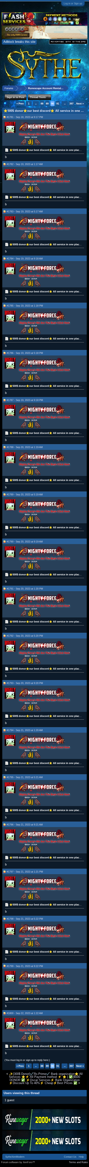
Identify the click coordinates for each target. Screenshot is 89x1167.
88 (42, 103)
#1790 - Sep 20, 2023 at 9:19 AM (25, 541)
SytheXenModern (14, 1156)
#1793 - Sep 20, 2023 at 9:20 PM (25, 683)
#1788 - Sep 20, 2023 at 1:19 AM (25, 447)
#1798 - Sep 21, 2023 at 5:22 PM (25, 918)
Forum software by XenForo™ (18, 1162)
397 (71, 103)
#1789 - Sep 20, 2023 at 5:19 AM (25, 494)
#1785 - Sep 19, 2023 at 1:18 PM (25, 305)
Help (81, 1156)
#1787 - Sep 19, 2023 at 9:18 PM (25, 400)
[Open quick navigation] (84, 88)
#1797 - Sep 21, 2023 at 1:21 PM (25, 871)
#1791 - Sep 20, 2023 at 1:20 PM (25, 588)
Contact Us (70, 1156)
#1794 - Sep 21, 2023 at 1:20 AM (25, 730)
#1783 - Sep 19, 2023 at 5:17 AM (25, 211)
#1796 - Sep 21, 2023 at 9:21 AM (25, 824)
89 (47, 103)
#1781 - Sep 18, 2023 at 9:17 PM (25, 117)
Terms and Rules (78, 1162)
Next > (80, 103)
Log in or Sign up (73, 3)
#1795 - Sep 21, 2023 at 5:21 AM (25, 777)
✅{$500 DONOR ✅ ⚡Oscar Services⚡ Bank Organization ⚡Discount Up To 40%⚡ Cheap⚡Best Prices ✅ (44, 1080)
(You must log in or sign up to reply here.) (27, 1060)
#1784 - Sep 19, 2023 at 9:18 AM (25, 258)
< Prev (20, 103)
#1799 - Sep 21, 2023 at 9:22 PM (25, 966)
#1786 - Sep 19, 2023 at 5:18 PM (25, 353)
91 (57, 103)
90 (52, 103)
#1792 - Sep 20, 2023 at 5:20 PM (25, 635)
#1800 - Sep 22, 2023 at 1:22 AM (25, 1013)
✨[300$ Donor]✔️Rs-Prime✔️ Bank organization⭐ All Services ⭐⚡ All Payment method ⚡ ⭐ (46, 1075)
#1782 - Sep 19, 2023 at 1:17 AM (25, 164)
